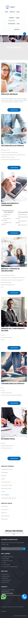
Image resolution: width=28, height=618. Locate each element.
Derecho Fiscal (4, 506)
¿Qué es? (3, 478)
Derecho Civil (4, 512)
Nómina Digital (4, 472)
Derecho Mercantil (5, 516)
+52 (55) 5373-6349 (15, 0)
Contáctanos (14, 110)
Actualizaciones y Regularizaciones (8, 498)
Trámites (3, 491)
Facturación (3, 475)
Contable (15, 48)
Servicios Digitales (5, 494)
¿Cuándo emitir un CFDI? (6, 485)
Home (11, 48)
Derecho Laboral (4, 509)
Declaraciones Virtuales (6, 488)
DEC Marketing (23, 615)
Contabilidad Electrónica (6, 469)
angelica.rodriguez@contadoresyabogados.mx (11, 595)
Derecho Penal (4, 519)
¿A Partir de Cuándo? (5, 482)
